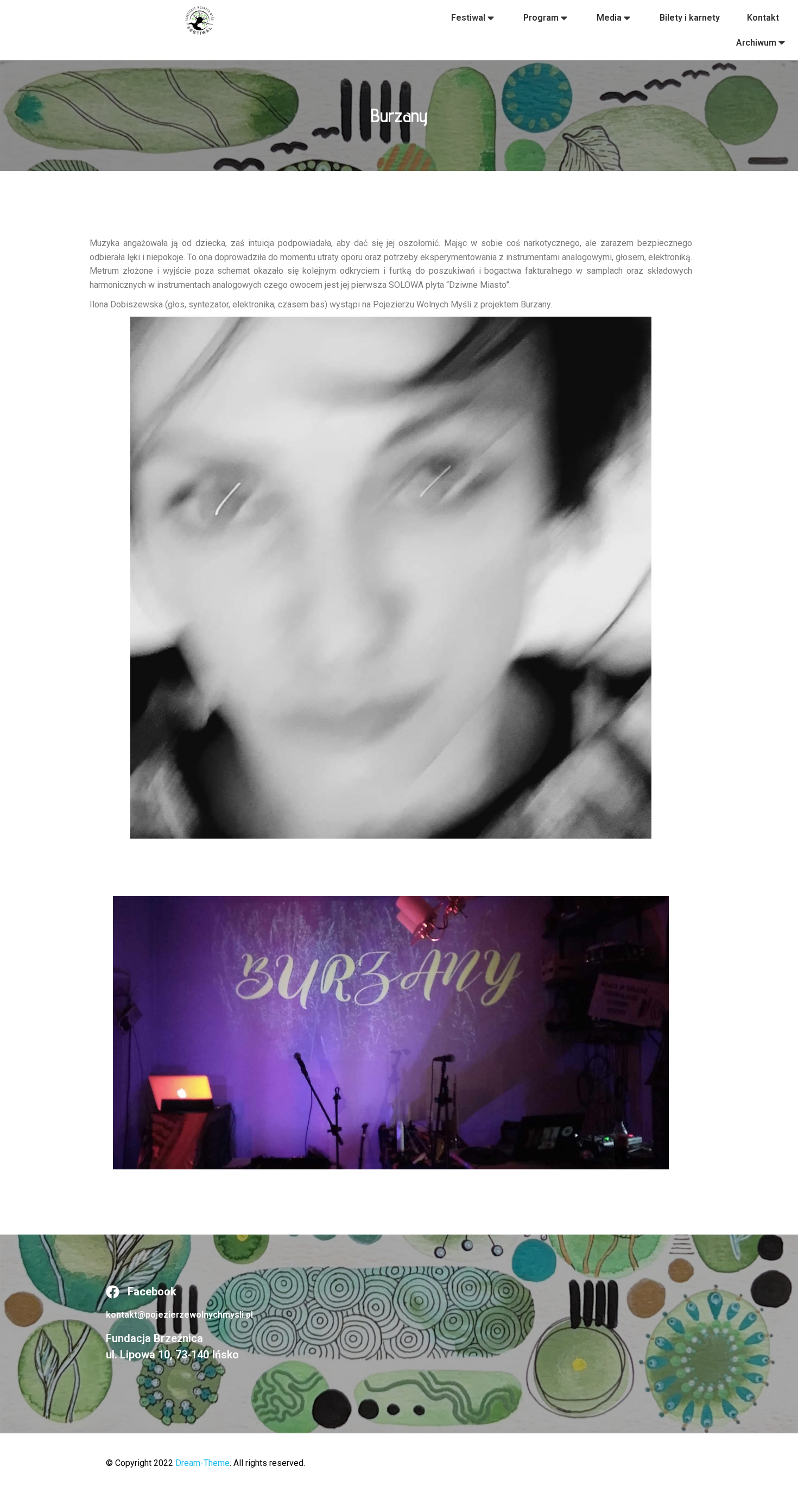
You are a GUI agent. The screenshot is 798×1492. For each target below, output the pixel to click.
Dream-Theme (202, 1463)
